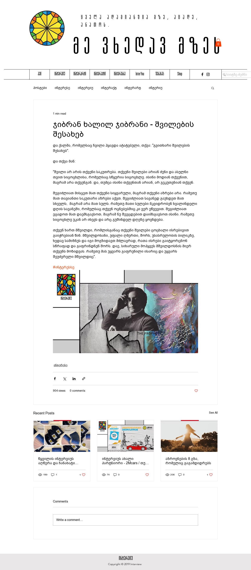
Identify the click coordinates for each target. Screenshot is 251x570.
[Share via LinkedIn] (74, 378)
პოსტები (40, 87)
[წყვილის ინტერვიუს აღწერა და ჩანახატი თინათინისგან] (62, 436)
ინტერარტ (133, 87)
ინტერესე (62, 87)
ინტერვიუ (85, 87)
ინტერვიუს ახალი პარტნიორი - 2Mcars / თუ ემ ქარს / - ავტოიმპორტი (124, 461)
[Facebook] (202, 74)
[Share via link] (83, 378)
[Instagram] (208, 74)
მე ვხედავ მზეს (149, 48)
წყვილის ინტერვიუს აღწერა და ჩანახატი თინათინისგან (56, 461)
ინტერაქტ (109, 87)
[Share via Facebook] (55, 378)
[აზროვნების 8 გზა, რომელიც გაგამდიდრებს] (189, 436)
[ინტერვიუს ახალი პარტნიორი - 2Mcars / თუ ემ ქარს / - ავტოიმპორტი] (125, 436)
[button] (218, 43)
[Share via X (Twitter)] (64, 378)
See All (213, 412)
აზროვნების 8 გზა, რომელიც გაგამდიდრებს (188, 461)
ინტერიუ (155, 87)
